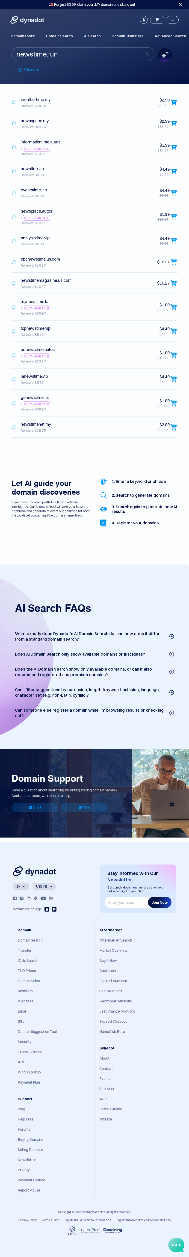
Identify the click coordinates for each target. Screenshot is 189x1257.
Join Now (160, 902)
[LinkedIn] (28, 898)
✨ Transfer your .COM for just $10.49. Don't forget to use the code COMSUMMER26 (92, 4)
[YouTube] (43, 898)
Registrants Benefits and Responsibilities (143, 1220)
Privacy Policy (27, 1220)
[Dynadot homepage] (27, 20)
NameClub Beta (112, 1031)
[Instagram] (22, 898)
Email (37, 807)
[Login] (144, 20)
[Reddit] (51, 898)
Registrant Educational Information (87, 1220)
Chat (86, 807)
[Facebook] (15, 898)
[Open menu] (173, 20)
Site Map (106, 1088)
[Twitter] (35, 898)
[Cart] (157, 20)
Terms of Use (50, 1220)
